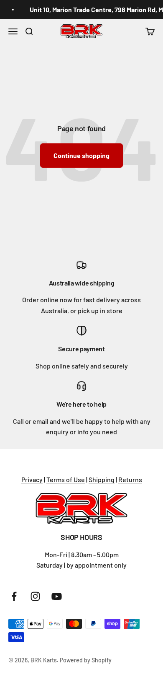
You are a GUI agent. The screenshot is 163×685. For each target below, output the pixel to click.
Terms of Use (65, 479)
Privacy (32, 479)
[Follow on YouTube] (56, 596)
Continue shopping (81, 155)
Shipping (102, 479)
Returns (130, 479)
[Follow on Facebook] (14, 596)
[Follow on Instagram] (35, 596)
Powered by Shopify (86, 660)
